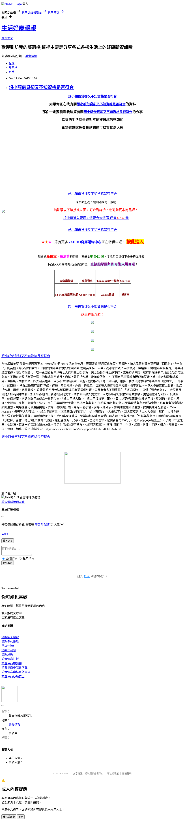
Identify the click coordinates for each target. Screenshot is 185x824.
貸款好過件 (8, 645)
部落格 (13, 67)
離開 (20, 816)
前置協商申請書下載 (14, 667)
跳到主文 (7, 38)
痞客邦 (39, 524)
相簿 (11, 63)
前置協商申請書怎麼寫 (15, 672)
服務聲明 (127, 773)
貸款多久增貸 (10, 637)
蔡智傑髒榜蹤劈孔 (13, 502)
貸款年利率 (8, 650)
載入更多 (7, 540)
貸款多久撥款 (10, 641)
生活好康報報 (18, 28)
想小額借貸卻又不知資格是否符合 (41, 87)
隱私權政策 (113, 773)
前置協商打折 (10, 659)
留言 (47, 524)
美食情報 (31, 56)
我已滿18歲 (9, 816)
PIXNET (65, 773)
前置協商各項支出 (13, 676)
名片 (11, 72)
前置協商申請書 (11, 663)
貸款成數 (7, 654)
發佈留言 (7, 563)
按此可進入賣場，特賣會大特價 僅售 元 (96, 218)
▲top (4, 533)
